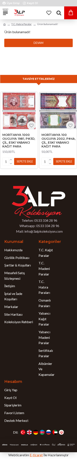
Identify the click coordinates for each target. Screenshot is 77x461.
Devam (38, 43)
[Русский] (48, 432)
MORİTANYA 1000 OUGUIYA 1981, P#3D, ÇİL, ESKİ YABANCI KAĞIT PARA (18, 141)
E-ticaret (36, 455)
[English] (29, 432)
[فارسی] (61, 432)
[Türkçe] (22, 432)
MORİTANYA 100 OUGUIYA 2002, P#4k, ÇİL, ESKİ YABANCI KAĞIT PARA (58, 141)
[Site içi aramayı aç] (58, 12)
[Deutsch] (35, 432)
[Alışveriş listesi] (48, 12)
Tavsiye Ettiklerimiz (38, 78)
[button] (25, 161)
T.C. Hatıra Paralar (21, 24)
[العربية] (55, 432)
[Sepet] (70, 12)
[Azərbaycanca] (42, 432)
